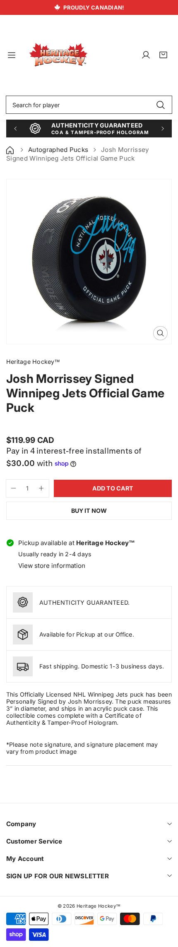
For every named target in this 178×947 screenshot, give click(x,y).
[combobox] (89, 104)
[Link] (58, 55)
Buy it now (89, 510)
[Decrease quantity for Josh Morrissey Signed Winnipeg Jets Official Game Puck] (11, 488)
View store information (51, 566)
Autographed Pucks (58, 150)
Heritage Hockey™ (98, 906)
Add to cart (112, 488)
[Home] (10, 150)
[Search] (160, 104)
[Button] (15, 128)
